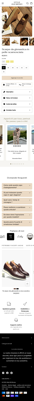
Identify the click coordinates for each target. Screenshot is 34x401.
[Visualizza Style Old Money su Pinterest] (11, 373)
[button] (27, 3)
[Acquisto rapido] (27, 284)
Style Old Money (11, 382)
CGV (6, 389)
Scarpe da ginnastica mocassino (16, 291)
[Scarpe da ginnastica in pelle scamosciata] (6, 42)
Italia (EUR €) (5, 378)
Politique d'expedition (19, 387)
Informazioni (5, 338)
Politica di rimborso (7, 387)
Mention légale (12, 385)
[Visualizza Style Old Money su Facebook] (7, 373)
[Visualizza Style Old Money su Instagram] (3, 373)
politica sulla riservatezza (24, 385)
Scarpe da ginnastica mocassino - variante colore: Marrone (15, 288)
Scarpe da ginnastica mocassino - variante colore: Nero (17, 288)
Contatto (4, 385)
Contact (4, 367)
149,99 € (16, 293)
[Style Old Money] (17, 3)
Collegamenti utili (7, 343)
